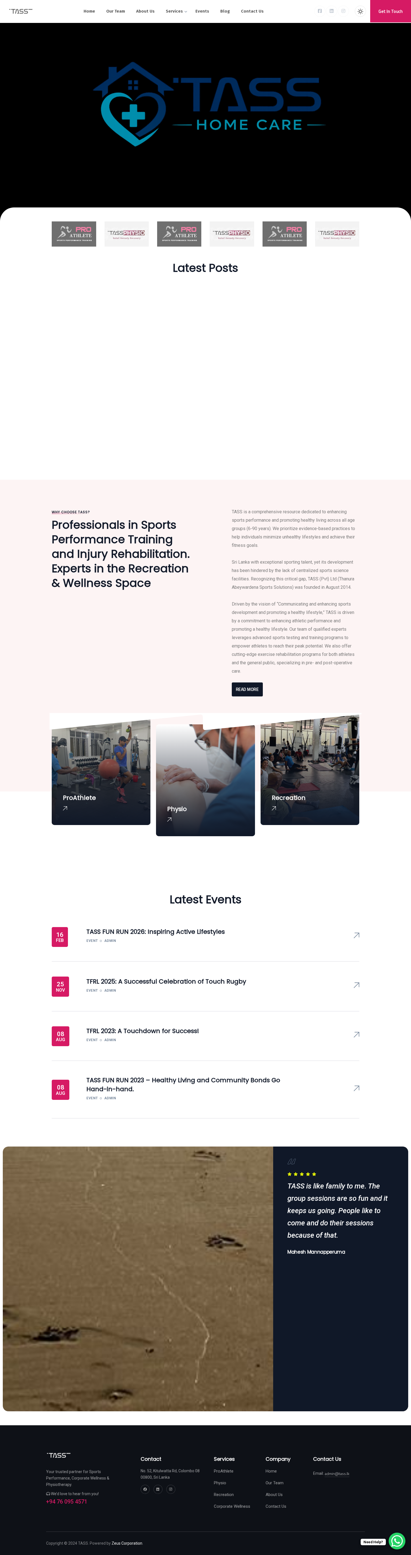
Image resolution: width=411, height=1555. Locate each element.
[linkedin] (331, 11)
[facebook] (319, 11)
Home (271, 1471)
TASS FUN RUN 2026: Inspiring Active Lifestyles (155, 931)
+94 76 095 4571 (66, 1502)
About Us (274, 1494)
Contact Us (276, 1506)
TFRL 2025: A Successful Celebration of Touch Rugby (166, 981)
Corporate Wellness (232, 1506)
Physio (220, 1482)
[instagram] (343, 11)
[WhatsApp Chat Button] (397, 1541)
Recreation (224, 1494)
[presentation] (284, 1268)
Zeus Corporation (127, 1543)
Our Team (275, 1482)
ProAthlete (223, 1471)
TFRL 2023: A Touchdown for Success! (142, 1031)
